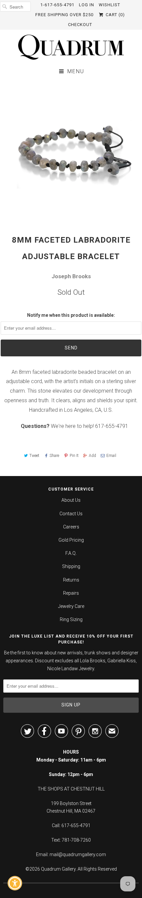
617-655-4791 (111, 426)
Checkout (80, 24)
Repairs (71, 593)
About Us (71, 500)
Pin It (74, 455)
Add (92, 455)
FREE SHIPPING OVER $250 (64, 14)
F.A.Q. (71, 553)
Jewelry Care (71, 606)
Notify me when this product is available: (71, 315)
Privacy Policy (101, 846)
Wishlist (109, 4)
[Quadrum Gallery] (71, 47)
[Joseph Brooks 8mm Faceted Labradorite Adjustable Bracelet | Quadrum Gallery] (71, 150)
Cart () (114, 14)
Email (111, 455)
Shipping (71, 566)
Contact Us (71, 513)
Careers (71, 526)
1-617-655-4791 (57, 4)
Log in (86, 4)
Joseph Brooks (71, 276)
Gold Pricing (71, 540)
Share (54, 455)
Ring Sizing (71, 619)
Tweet (34, 455)
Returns (71, 580)
